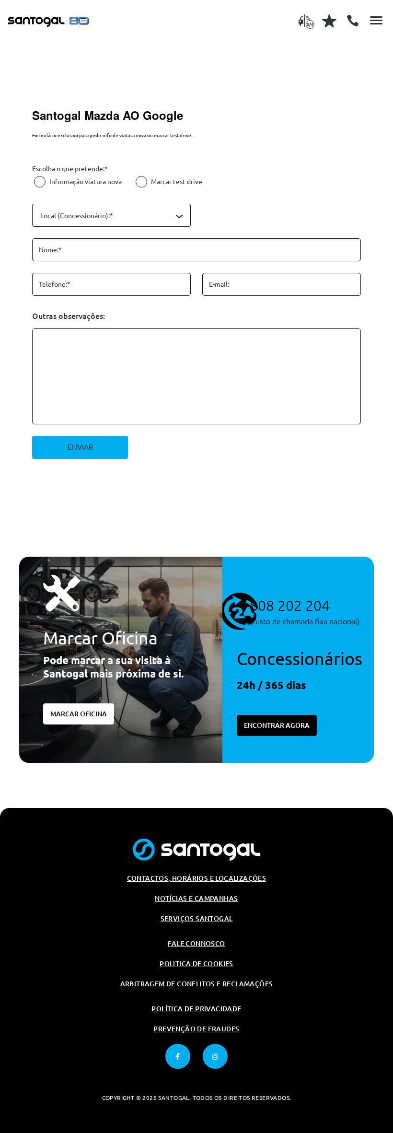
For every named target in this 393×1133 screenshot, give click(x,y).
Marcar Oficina (78, 714)
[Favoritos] (329, 20)
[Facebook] (177, 1056)
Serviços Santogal (197, 919)
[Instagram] (215, 1056)
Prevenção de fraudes (196, 1029)
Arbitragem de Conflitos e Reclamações (196, 984)
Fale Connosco (196, 943)
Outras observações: (68, 316)
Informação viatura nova (85, 182)
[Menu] (376, 20)
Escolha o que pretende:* (70, 169)
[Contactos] (352, 20)
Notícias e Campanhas (196, 898)
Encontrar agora (277, 725)
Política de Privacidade (196, 1009)
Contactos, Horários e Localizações (196, 878)
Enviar (80, 447)
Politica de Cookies (196, 964)
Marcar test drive (176, 182)
